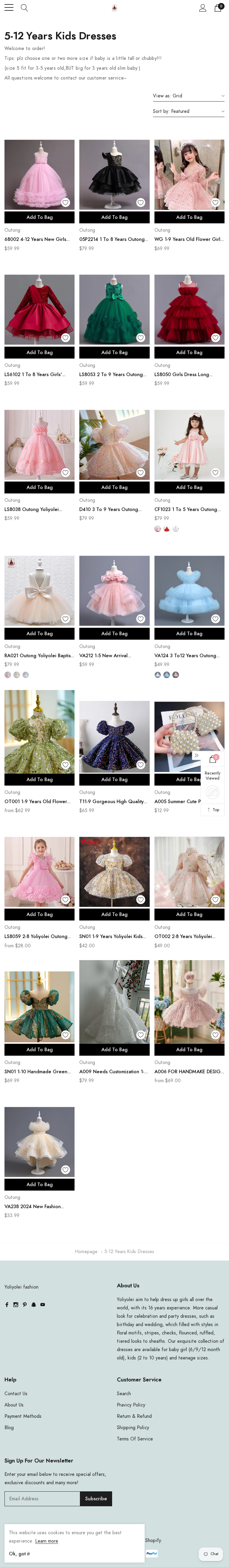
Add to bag (40, 217)
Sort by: (161, 111)
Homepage (86, 1251)
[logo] (114, 7)
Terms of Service (135, 1439)
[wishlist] (65, 202)
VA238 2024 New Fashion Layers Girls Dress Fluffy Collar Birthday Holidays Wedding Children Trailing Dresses (38, 1207)
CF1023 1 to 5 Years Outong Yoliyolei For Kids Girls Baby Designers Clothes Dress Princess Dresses (185, 510)
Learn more (46, 1541)
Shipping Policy (133, 1427)
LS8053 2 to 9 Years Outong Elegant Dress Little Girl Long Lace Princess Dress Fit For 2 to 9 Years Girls (113, 375)
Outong (12, 230)
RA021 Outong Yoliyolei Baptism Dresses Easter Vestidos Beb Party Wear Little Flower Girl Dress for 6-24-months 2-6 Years (39, 656)
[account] (203, 7)
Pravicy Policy (131, 1405)
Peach (157, 528)
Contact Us (15, 1393)
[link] (39, 174)
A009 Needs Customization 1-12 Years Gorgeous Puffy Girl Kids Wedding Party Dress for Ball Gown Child (114, 1072)
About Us (14, 1405)
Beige (16, 675)
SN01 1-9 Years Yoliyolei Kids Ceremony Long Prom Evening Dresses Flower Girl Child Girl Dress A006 (112, 937)
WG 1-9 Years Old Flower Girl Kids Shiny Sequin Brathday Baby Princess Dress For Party (187, 240)
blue (166, 675)
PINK (175, 675)
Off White (175, 528)
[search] (24, 7)
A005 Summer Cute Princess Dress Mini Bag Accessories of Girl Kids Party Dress (188, 802)
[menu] (8, 7)
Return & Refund (134, 1416)
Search (124, 1393)
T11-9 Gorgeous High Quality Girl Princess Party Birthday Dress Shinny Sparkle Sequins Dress (111, 802)
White (25, 675)
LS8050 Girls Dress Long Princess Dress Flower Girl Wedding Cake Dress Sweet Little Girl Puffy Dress (185, 375)
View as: (162, 96)
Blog (9, 1427)
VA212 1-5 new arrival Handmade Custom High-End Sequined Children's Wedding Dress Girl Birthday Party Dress (113, 656)
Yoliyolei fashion (21, 1287)
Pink (7, 675)
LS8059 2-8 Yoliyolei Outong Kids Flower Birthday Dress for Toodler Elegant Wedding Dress (37, 937)
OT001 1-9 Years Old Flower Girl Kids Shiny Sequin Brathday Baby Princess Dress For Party (39, 802)
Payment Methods (22, 1416)
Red (166, 528)
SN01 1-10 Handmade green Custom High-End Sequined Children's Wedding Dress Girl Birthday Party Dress (38, 1072)
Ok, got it (19, 1554)
